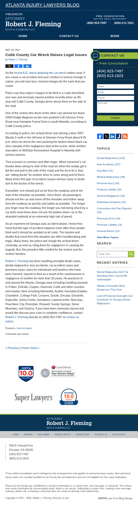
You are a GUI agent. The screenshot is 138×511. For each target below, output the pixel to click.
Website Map (82, 434)
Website (28, 434)
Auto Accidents (24, 328)
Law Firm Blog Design (115, 498)
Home (23, 36)
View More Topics (107, 237)
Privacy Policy (63, 434)
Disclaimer (44, 434)
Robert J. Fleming (16, 261)
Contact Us (69, 36)
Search (131, 254)
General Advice (108, 231)
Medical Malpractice (111, 176)
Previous (12, 348)
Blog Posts (118, 434)
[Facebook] (100, 136)
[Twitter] (106, 136)
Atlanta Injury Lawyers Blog (33, 22)
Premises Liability (109, 224)
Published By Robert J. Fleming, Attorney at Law (110, 20)
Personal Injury (108, 183)
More (115, 36)
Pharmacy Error (108, 218)
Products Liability (109, 189)
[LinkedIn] (112, 136)
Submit (115, 118)
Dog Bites (105, 170)
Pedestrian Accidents (111, 202)
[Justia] (119, 136)
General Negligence (111, 195)
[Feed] (125, 136)
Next (35, 348)
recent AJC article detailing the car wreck (40, 72)
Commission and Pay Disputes (114, 210)
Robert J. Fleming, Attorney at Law (51, 498)
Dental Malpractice (111, 158)
